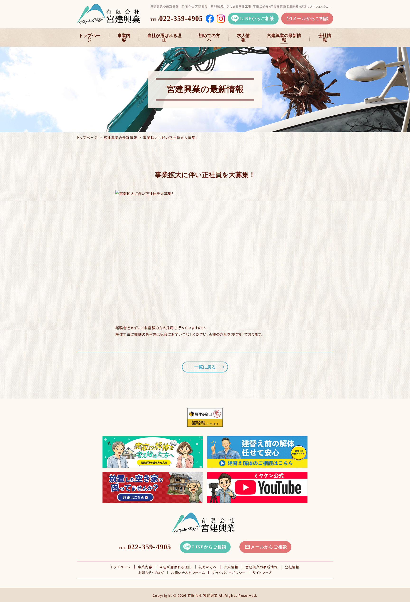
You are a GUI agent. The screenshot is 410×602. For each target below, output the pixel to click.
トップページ (89, 37)
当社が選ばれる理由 (164, 37)
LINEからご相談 (257, 18)
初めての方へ (209, 37)
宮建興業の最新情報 (284, 37)
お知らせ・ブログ (151, 572)
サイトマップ (262, 572)
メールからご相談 (311, 18)
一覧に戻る (205, 367)
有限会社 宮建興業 (202, 595)
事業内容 (123, 37)
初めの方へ (208, 567)
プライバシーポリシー (229, 572)
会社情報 (324, 37)
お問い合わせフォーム (188, 572)
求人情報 (243, 37)
